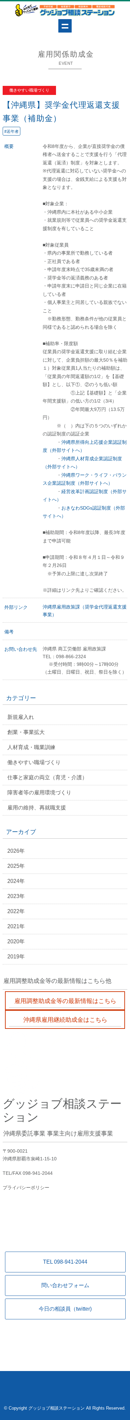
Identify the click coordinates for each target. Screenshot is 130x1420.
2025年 (16, 866)
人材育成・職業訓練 (31, 747)
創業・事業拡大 (26, 732)
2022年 (16, 911)
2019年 (16, 956)
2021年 (16, 926)
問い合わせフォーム (65, 1285)
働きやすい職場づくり (34, 762)
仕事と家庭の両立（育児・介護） (47, 777)
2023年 (16, 896)
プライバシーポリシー (26, 1187)
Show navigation (65, 26)
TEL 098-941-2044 (65, 1262)
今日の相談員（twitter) (65, 1309)
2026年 (16, 851)
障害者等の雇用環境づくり (39, 792)
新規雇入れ (20, 717)
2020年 (16, 941)
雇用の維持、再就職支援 (36, 807)
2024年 (16, 881)
